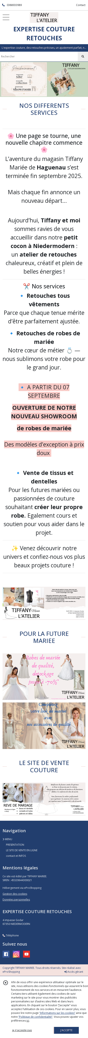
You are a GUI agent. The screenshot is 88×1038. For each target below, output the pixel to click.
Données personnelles (16, 899)
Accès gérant (75, 972)
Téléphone (12, 935)
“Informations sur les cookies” (57, 1013)
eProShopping (11, 972)
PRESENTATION (15, 845)
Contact (80, 5)
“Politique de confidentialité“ (35, 1017)
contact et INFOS (16, 856)
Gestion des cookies (15, 894)
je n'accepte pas (22, 1030)
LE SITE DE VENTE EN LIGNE (21, 850)
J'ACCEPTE (66, 1030)
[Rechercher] (83, 56)
